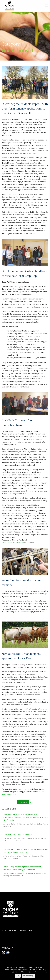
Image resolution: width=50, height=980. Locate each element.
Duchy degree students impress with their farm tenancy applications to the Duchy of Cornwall (25, 108)
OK (18, 976)
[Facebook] (8, 952)
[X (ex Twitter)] (3, 953)
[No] (46, 972)
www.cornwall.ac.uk (9, 794)
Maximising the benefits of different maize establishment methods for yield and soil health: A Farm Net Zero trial (25, 817)
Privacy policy (28, 976)
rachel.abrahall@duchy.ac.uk (12, 542)
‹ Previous (23, 802)
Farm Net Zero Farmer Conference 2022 (19, 834)
